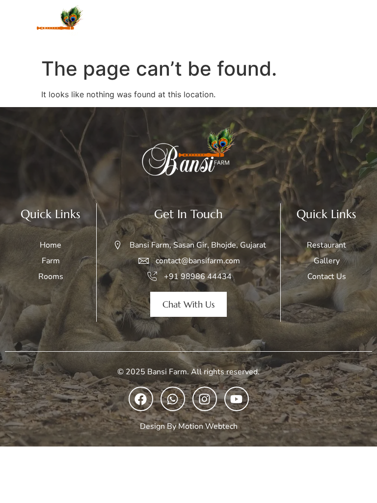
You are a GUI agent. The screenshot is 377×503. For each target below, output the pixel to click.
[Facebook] (141, 399)
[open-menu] (359, 26)
